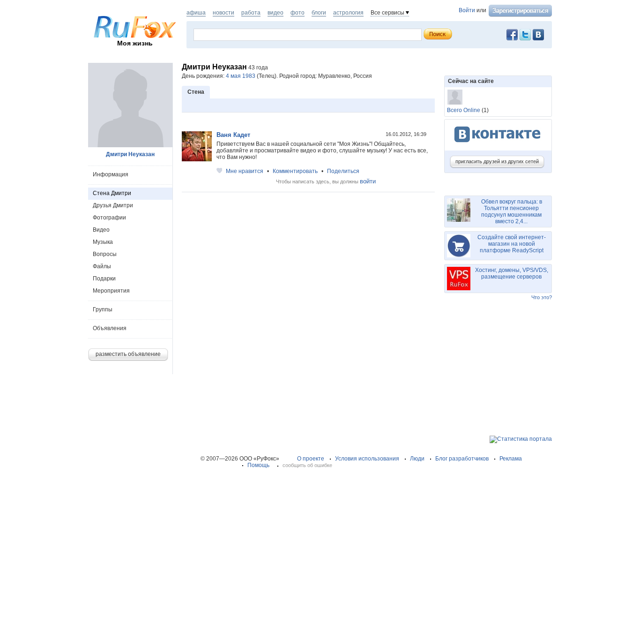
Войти (467, 10)
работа (250, 12)
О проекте (310, 458)
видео (275, 12)
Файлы (102, 266)
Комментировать (295, 171)
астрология (348, 12)
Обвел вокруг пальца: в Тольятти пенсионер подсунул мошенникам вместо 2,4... (511, 211)
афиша (196, 12)
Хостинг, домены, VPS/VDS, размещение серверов (511, 273)
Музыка (103, 242)
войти (368, 181)
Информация (110, 174)
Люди (417, 458)
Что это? (541, 297)
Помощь (258, 465)
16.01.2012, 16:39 (407, 134)
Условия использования (367, 458)
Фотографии (109, 217)
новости (223, 12)
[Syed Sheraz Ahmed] (454, 97)
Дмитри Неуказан (130, 154)
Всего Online (463, 110)
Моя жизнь (135, 43)
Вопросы (105, 254)
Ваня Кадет (233, 134)
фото (297, 12)
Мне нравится (244, 171)
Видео (101, 229)
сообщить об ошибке (307, 465)
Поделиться (343, 171)
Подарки (104, 278)
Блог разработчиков (462, 458)
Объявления (110, 328)
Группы (102, 309)
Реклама (510, 458)
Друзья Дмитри (113, 205)
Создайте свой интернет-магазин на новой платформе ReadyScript (511, 244)
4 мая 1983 (240, 76)
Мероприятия (111, 290)
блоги (319, 12)
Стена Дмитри (112, 193)
